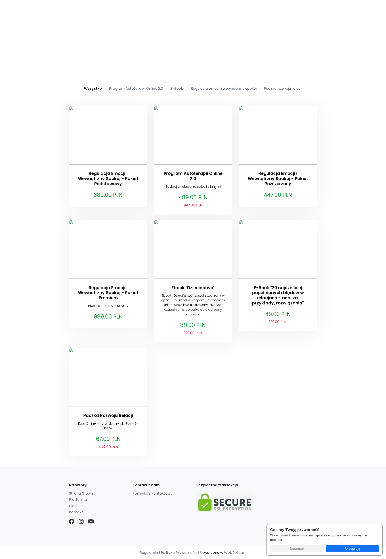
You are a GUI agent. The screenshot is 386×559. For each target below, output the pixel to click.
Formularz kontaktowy (152, 493)
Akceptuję (352, 548)
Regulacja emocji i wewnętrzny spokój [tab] (224, 88)
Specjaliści (241, 8)
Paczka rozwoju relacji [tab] (283, 88)
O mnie (216, 8)
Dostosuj (297, 548)
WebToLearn (235, 552)
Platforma (78, 499)
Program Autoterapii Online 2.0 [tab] (136, 88)
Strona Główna (82, 493)
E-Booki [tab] (177, 88)
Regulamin (149, 552)
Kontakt (266, 8)
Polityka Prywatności (179, 552)
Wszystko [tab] (93, 88)
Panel (288, 8)
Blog (306, 8)
